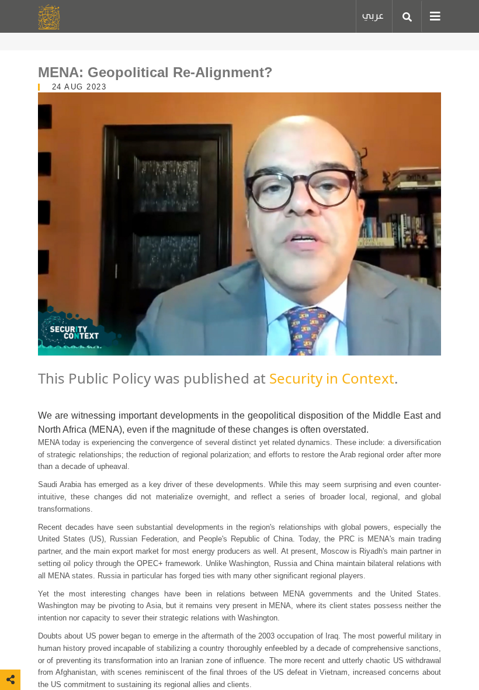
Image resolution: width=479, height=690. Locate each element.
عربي (373, 16)
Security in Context (331, 378)
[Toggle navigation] (431, 16)
